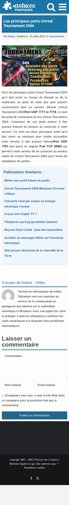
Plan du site (41, 459)
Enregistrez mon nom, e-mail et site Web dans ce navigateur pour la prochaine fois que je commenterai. (33, 400)
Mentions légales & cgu (22, 463)
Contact (54, 459)
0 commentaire (55, 36)
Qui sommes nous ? (47, 463)
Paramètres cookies (34, 467)
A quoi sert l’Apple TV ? (20, 213)
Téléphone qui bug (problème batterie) (30, 221)
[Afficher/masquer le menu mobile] (63, 6)
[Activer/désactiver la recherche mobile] (51, 6)
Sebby (11, 36)
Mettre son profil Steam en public (27, 180)
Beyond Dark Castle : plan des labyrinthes (33, 229)
